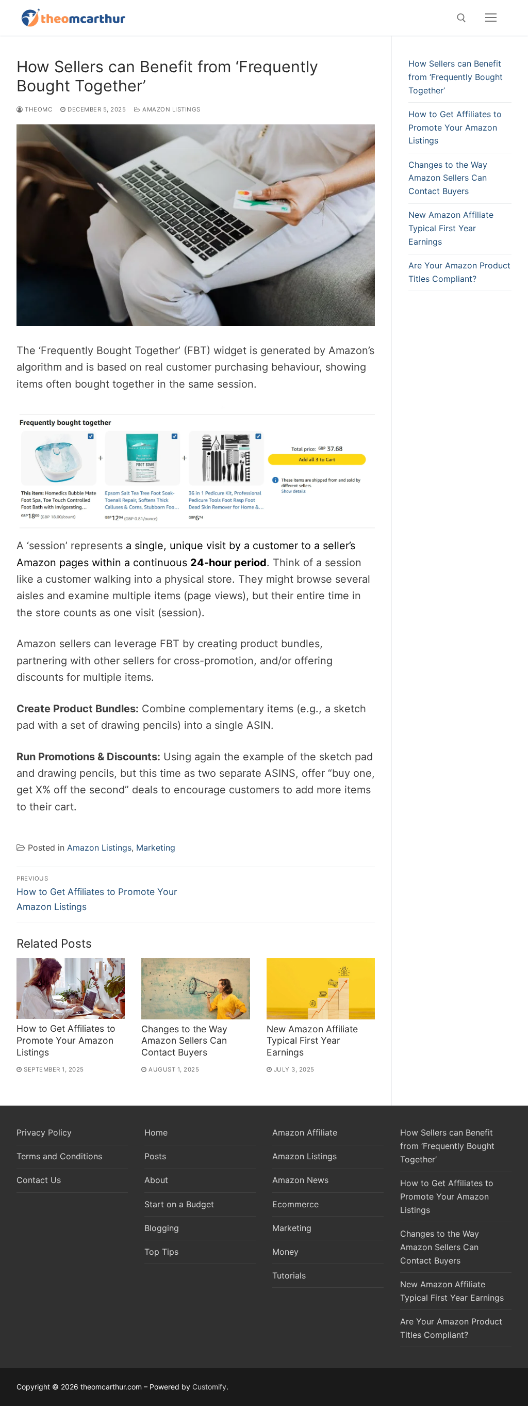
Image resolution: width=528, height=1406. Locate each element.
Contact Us (38, 1180)
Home (156, 1132)
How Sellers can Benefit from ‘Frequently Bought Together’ (455, 76)
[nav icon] (490, 18)
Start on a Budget (179, 1204)
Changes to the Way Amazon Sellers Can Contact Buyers (184, 1041)
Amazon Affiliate (304, 1132)
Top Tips (161, 1252)
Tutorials (289, 1275)
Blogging (161, 1228)
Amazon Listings (171, 109)
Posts (155, 1156)
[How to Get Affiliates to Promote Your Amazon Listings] (70, 988)
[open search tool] (461, 18)
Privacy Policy (44, 1132)
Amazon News (300, 1180)
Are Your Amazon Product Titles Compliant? (459, 272)
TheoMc (37, 109)
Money (285, 1252)
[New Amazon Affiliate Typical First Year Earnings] (321, 988)
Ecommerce (295, 1204)
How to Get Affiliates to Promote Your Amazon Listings (66, 1040)
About (156, 1180)
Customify (209, 1386)
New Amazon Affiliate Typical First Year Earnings (312, 1041)
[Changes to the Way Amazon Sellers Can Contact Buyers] (195, 988)
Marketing (155, 847)
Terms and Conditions (59, 1156)
